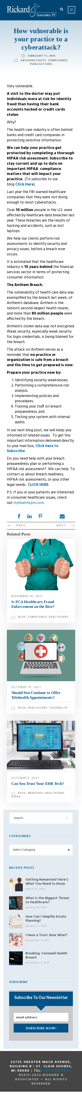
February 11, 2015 (41, 55)
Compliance (57, 60)
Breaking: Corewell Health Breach (46, 955)
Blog (22, 616)
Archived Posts (33, 60)
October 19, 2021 (26, 687)
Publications (41, 64)
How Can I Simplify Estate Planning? (46, 919)
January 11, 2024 (36, 925)
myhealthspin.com (28, 503)
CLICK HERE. (38, 485)
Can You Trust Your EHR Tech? (37, 783)
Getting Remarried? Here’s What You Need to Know (47, 882)
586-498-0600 (57, 1070)
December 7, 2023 (37, 940)
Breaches (35, 792)
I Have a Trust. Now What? (46, 935)
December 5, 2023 (37, 962)
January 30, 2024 (36, 907)
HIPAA (16, 796)
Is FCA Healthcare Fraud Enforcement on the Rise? (33, 604)
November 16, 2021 (27, 596)
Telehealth (58, 707)
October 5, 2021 (25, 778)
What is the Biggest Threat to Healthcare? (47, 900)
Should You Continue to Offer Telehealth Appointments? (36, 695)
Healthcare (58, 616)
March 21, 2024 (35, 888)
